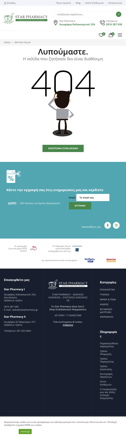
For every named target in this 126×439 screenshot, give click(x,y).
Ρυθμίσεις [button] (68, 325)
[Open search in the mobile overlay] (87, 14)
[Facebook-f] (107, 225)
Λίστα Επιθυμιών (106, 383)
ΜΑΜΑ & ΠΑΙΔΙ (108, 299)
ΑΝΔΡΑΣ (104, 304)
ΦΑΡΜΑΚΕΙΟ (106, 316)
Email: (72, 197)
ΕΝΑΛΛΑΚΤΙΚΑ (107, 289)
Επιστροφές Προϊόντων (106, 375)
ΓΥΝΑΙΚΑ (104, 294)
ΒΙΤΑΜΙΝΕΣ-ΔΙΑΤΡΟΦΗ (106, 311)
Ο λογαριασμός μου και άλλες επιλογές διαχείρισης (108, 394)
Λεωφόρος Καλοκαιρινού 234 (77, 24)
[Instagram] (116, 225)
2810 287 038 (114, 24)
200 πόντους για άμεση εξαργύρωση (40, 203)
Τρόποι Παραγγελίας (107, 360)
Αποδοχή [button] (25, 431)
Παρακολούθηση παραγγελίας (109, 345)
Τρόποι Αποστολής (106, 368)
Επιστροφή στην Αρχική (63, 148)
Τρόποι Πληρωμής (106, 353)
